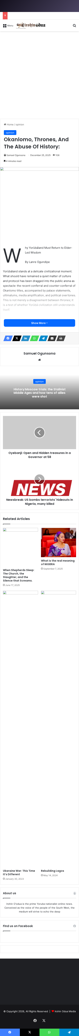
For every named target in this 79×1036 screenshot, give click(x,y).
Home (10, 124)
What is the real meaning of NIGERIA (58, 562)
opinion (20, 124)
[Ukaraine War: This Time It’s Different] (20, 729)
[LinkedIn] (24, 338)
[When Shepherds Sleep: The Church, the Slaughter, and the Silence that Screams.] (20, 547)
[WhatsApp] (33, 338)
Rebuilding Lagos (52, 871)
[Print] (60, 338)
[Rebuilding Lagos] (58, 729)
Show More (38, 322)
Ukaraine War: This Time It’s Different (19, 872)
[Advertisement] (39, 76)
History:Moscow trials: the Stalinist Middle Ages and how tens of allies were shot (40, 392)
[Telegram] (42, 338)
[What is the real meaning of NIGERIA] (58, 542)
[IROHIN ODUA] (30, 25)
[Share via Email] (51, 338)
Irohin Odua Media (65, 1011)
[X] (15, 338)
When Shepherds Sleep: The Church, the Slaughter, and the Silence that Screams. (18, 575)
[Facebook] (7, 338)
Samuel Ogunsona (16, 155)
